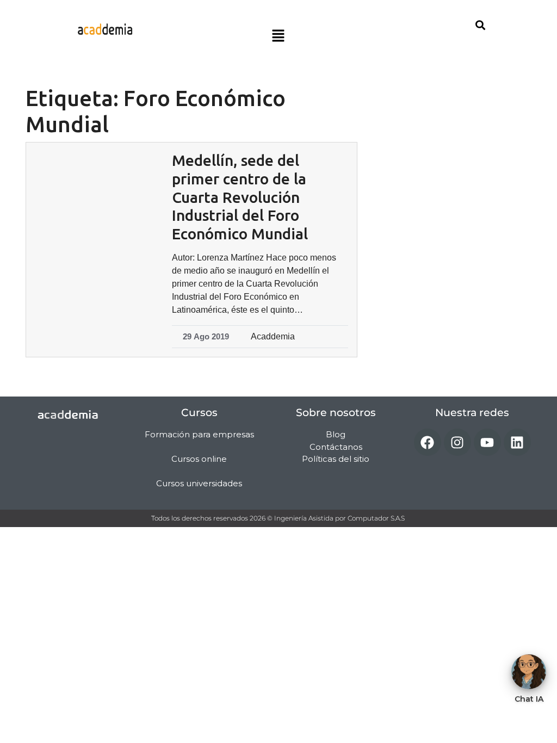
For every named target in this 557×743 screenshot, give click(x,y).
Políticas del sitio (335, 459)
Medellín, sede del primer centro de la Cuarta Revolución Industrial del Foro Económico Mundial (240, 197)
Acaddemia (273, 336)
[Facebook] (427, 442)
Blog (335, 434)
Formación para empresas (199, 434)
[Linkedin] (517, 442)
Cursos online (199, 459)
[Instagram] (457, 442)
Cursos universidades (199, 483)
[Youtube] (487, 442)
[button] (278, 36)
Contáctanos (336, 447)
